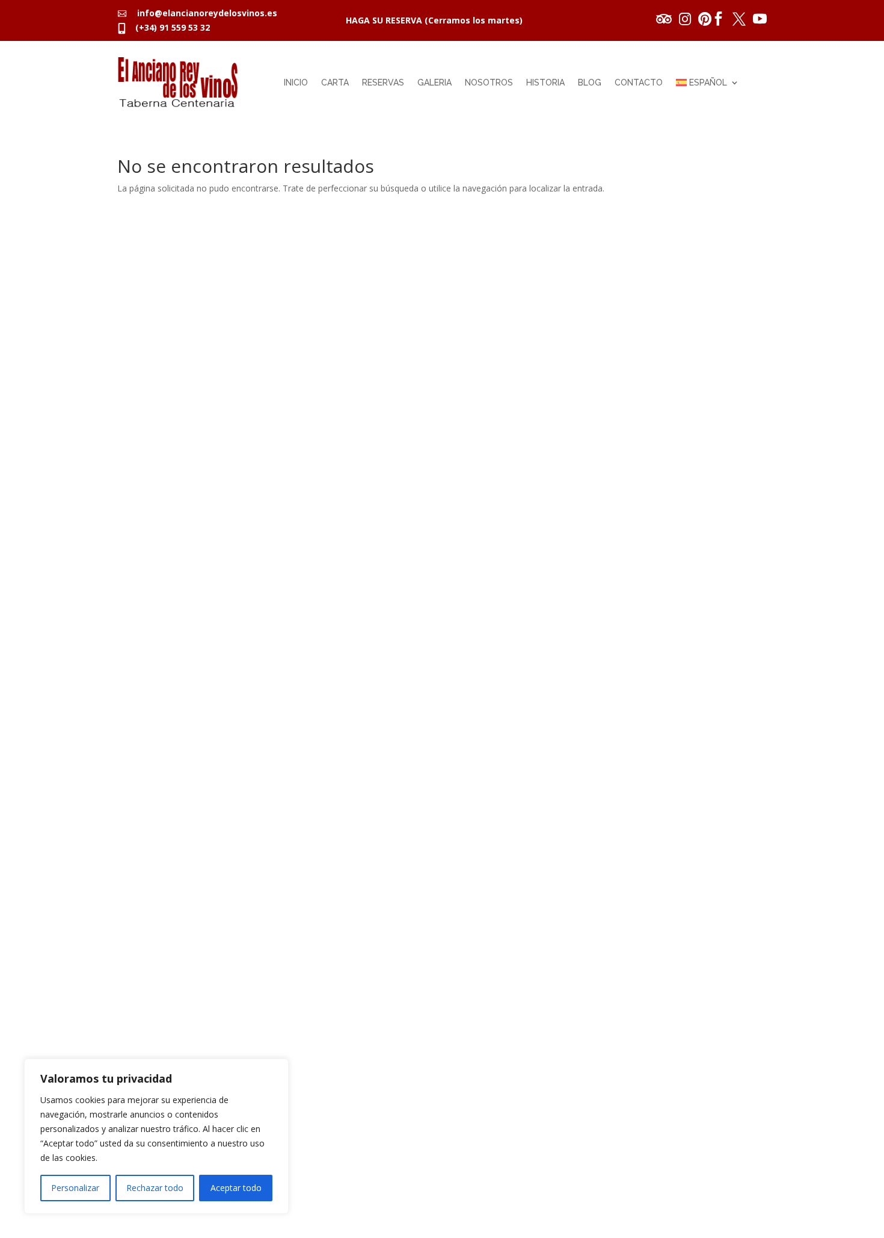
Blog (589, 82)
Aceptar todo (236, 1187)
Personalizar (75, 1187)
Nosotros (489, 82)
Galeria (434, 82)
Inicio (296, 82)
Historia (545, 82)
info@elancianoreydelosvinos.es (203, 13)
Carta (335, 82)
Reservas (383, 82)
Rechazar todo (154, 1187)
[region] (156, 1136)
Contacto (639, 82)
